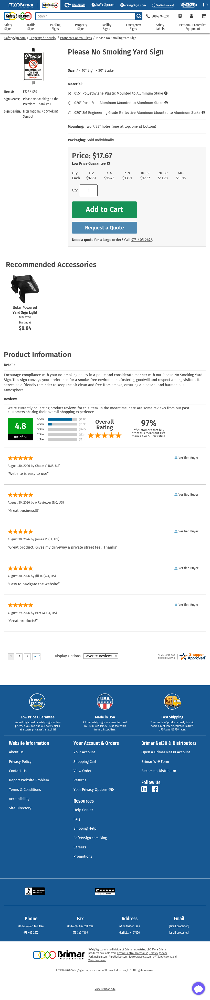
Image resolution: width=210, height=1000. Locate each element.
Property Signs (81, 27)
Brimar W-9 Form (155, 762)
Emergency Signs (133, 27)
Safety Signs (8, 27)
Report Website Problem (29, 780)
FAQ (77, 819)
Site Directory (20, 808)
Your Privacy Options (91, 790)
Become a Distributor (158, 771)
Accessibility (19, 799)
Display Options (68, 656)
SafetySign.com (15, 38)
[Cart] (203, 16)
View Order (82, 771)
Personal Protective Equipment (192, 27)
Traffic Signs (31, 27)
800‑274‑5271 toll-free (31, 926)
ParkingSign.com (98, 956)
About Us (16, 752)
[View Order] (180, 16)
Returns (80, 780)
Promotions (83, 856)
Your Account (84, 752)
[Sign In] (191, 16)
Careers (80, 847)
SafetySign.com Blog (90, 838)
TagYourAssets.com (140, 956)
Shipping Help (85, 828)
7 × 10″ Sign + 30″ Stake (95, 70)
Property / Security (42, 38)
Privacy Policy (20, 762)
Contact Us (18, 771)
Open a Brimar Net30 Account (165, 752)
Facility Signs (106, 27)
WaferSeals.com (97, 960)
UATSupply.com (162, 956)
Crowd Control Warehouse (132, 953)
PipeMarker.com (118, 956)
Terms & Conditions (25, 790)
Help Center (83, 810)
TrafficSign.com (158, 953)
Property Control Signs (76, 38)
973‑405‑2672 (141, 240)
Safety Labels (160, 27)
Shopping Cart (85, 762)
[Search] (138, 16)
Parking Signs (55, 27)
